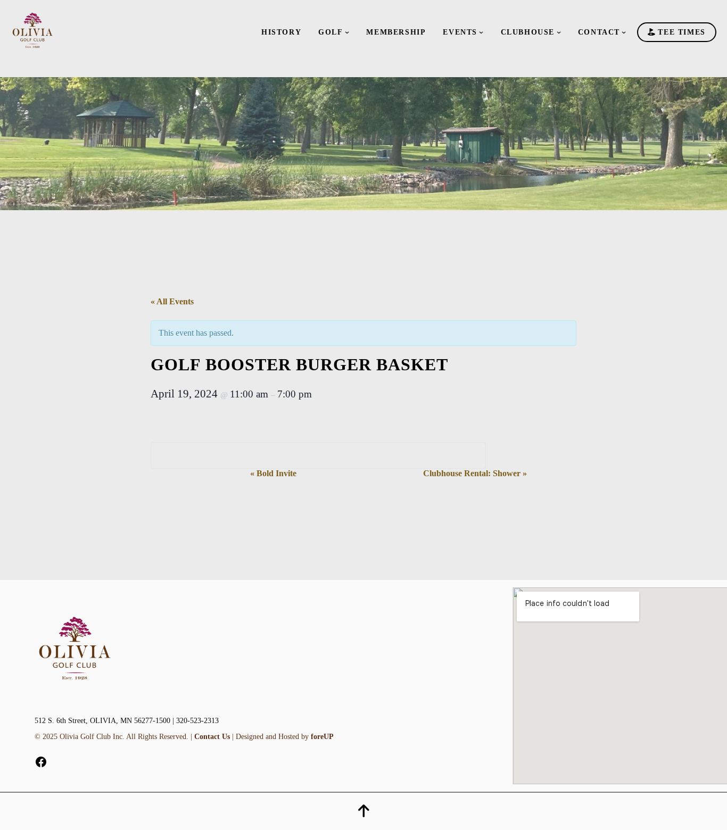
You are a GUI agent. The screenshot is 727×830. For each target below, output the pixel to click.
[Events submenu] (481, 32)
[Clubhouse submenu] (559, 32)
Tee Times (680, 32)
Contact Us (212, 737)
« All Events (172, 301)
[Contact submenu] (624, 32)
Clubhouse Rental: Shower (475, 473)
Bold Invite (273, 473)
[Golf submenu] (347, 32)
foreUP (322, 737)
